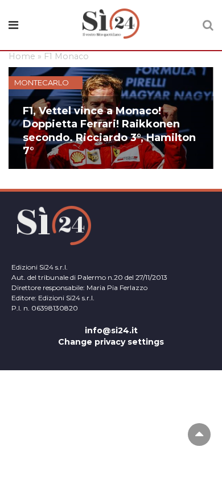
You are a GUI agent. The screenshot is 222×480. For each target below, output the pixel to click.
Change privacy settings (111, 342)
